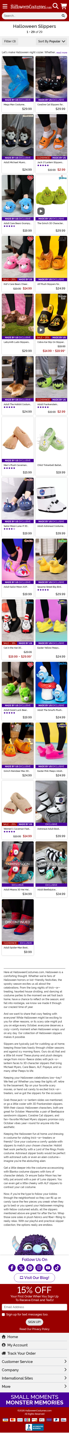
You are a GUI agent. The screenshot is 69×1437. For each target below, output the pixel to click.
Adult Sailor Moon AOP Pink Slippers (15, 587)
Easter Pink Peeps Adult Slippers (49, 771)
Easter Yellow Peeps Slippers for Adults (48, 648)
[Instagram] (39, 1267)
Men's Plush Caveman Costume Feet (15, 465)
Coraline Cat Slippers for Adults (50, 104)
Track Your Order (21, 1353)
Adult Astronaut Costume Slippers (50, 526)
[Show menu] (5, 6)
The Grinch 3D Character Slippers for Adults (50, 223)
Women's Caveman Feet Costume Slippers (16, 829)
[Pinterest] (30, 1267)
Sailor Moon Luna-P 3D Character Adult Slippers (16, 526)
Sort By (49, 41)
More (6, 1386)
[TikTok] (57, 1267)
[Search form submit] (63, 15)
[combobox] (30, 15)
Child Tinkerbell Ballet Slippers (49, 465)
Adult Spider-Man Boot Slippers (15, 948)
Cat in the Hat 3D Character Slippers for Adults (15, 648)
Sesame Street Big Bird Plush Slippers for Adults (50, 587)
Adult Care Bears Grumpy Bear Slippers (17, 223)
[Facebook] (12, 1267)
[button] (64, 6)
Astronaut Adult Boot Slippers (48, 829)
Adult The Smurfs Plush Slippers (49, 710)
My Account (17, 1345)
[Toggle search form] (55, 6)
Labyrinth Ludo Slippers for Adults (16, 342)
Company (10, 1370)
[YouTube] (48, 1267)
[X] (21, 1267)
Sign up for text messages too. (27, 1314)
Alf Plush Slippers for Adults (48, 284)
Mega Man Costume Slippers (14, 104)
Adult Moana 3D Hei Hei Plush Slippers (16, 890)
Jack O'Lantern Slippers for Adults (49, 162)
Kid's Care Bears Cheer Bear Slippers (15, 284)
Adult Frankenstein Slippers (47, 404)
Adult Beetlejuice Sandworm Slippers (47, 890)
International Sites (17, 1378)
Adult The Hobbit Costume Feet (17, 404)
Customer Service (17, 1361)
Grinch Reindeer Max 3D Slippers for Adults (16, 771)
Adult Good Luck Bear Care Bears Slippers (15, 710)
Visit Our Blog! (36, 1277)
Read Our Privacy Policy (34, 1329)
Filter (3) (10, 41)
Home (12, 1337)
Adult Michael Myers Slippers (14, 162)
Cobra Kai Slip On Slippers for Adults (51, 342)
